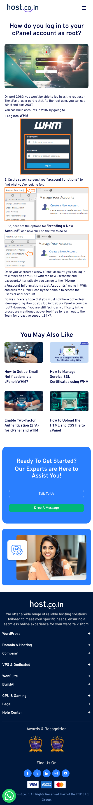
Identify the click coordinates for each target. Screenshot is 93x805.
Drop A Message (46, 508)
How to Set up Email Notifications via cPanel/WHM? (21, 377)
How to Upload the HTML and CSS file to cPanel (67, 425)
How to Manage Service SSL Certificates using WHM (69, 377)
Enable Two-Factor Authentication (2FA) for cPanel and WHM (22, 425)
